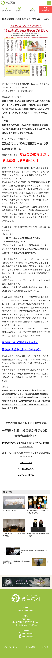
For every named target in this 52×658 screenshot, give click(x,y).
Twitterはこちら (26, 468)
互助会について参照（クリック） (20, 342)
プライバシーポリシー (11, 647)
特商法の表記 (30, 647)
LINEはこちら (26, 462)
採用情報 (45, 647)
